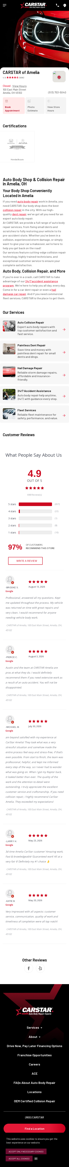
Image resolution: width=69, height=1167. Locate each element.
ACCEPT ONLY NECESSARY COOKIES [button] (26, 1151)
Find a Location (34, 1128)
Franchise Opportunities (35, 1055)
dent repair (19, 214)
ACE (35, 1073)
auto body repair (27, 201)
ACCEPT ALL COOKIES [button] (19, 1158)
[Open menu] (4, 5)
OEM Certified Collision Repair (34, 1101)
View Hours (19, 86)
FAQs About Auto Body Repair (34, 1083)
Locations (34, 1092)
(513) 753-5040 (57, 92)
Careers (34, 1064)
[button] (36, 1158)
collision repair (12, 210)
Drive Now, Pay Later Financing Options (34, 1046)
